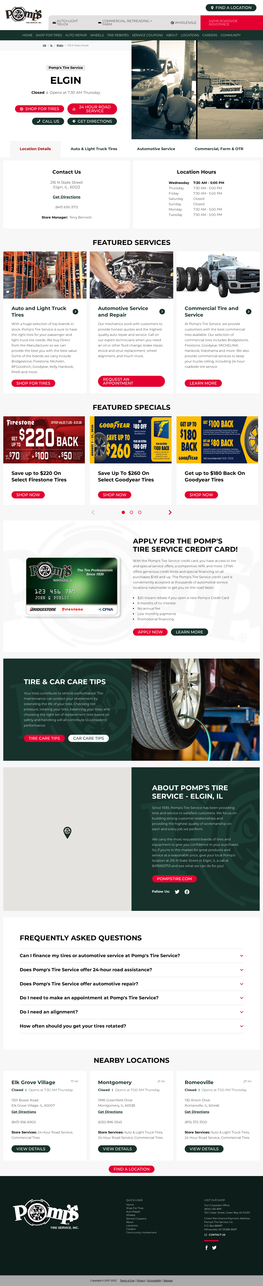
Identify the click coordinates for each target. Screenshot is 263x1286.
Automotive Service (156, 149)
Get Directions (89, 121)
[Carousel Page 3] (139, 512)
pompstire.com (174, 878)
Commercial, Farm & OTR (219, 149)
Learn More (203, 383)
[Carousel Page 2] (131, 512)
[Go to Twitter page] (214, 1249)
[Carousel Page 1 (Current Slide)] (123, 512)
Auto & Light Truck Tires (94, 149)
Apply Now (150, 632)
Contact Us (217, 1234)
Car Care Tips (88, 738)
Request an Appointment (118, 381)
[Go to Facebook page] (206, 1249)
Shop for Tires (33, 383)
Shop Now (28, 494)
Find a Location (132, 1169)
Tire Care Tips (44, 738)
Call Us (50, 121)
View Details (30, 1149)
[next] (255, 90)
